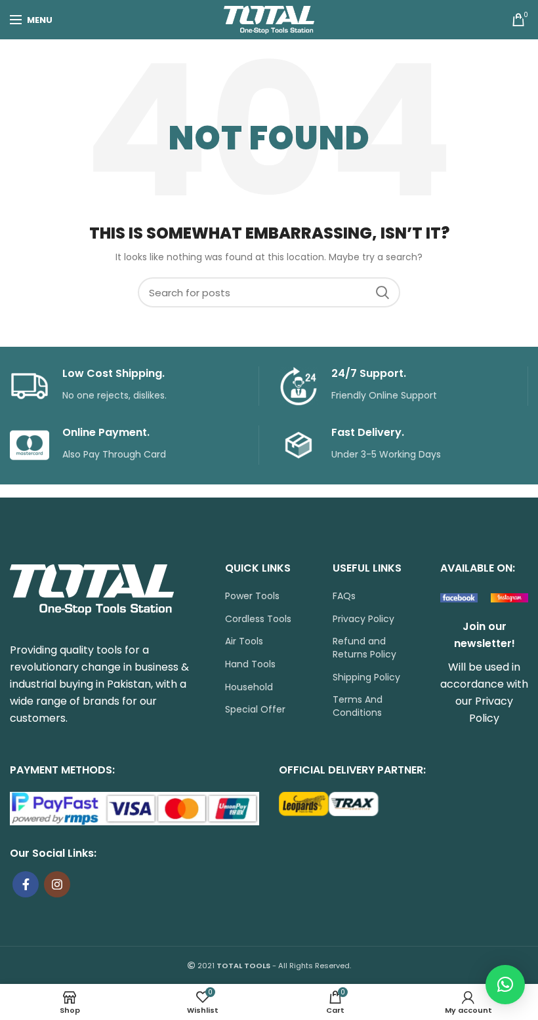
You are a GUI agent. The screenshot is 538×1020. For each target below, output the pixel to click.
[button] (505, 984)
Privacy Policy (363, 619)
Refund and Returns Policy (364, 648)
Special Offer (255, 709)
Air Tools (244, 641)
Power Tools (252, 596)
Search (382, 292)
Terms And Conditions (358, 706)
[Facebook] (25, 884)
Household (249, 687)
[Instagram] (57, 884)
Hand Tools (250, 664)
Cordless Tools (258, 619)
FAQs (344, 596)
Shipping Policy (366, 677)
